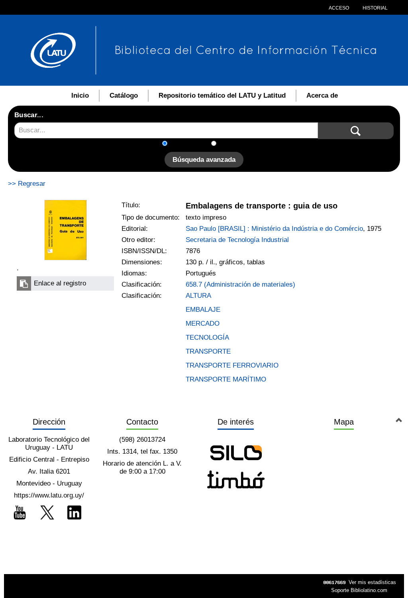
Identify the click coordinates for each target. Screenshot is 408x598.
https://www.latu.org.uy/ (49, 495)
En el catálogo (191, 144)
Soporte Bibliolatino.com (359, 590)
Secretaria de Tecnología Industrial (237, 240)
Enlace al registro (60, 283)
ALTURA (198, 295)
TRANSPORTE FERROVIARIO (232, 365)
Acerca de (322, 95)
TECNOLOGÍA (207, 337)
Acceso (339, 8)
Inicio (80, 95)
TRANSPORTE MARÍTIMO (226, 379)
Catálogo (124, 95)
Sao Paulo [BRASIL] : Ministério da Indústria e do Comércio (274, 228)
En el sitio (235, 144)
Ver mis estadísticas (372, 582)
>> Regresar (26, 183)
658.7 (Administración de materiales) (240, 284)
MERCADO (203, 323)
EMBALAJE (203, 309)
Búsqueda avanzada (204, 159)
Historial (374, 8)
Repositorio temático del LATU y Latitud (222, 95)
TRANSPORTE (208, 351)
